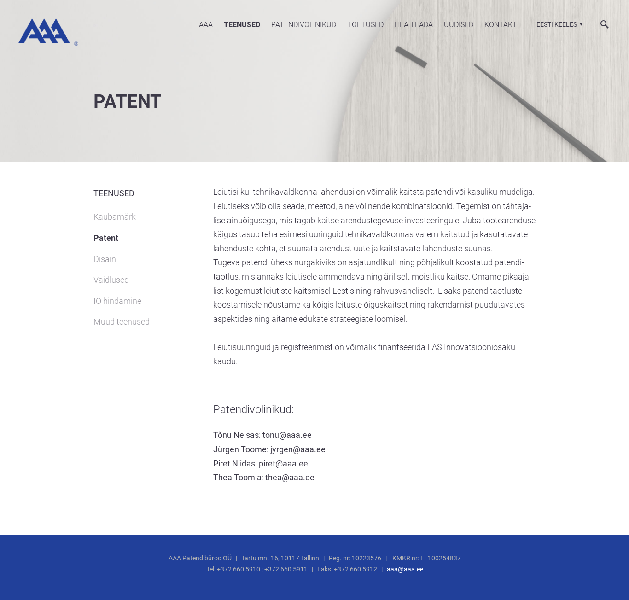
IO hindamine (117, 301)
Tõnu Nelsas (236, 435)
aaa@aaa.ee (405, 569)
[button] (558, 24)
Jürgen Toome (240, 449)
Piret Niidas (234, 463)
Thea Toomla (237, 477)
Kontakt (500, 24)
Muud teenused (121, 321)
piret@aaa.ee (283, 463)
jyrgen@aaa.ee (298, 449)
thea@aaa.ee (289, 477)
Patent (105, 238)
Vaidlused (111, 280)
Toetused (365, 24)
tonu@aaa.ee (287, 435)
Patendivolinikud (303, 24)
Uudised (458, 24)
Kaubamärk (114, 216)
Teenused (242, 24)
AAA (206, 24)
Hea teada (414, 24)
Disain (104, 259)
